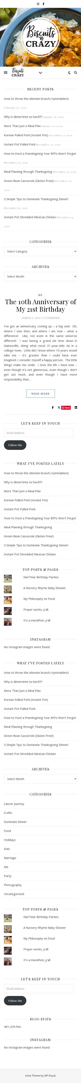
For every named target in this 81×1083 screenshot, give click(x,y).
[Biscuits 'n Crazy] (40, 37)
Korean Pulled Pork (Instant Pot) (26, 135)
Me (40, 295)
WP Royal (49, 1075)
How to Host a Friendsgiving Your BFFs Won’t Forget (40, 153)
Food (7, 831)
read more (40, 393)
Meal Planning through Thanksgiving (28, 171)
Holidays (10, 840)
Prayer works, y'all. (36, 609)
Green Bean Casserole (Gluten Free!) (29, 181)
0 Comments (51, 318)
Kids (7, 849)
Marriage (10, 858)
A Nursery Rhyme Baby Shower (44, 588)
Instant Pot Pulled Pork (19, 144)
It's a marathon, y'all (36, 620)
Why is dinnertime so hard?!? (23, 117)
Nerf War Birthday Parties (41, 577)
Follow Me (15, 445)
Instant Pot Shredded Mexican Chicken (30, 217)
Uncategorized (14, 894)
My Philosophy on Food (39, 599)
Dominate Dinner (15, 822)
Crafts (8, 813)
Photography (13, 885)
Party (7, 876)
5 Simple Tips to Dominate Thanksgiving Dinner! (36, 199)
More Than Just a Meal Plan (22, 126)
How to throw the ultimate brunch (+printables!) (36, 99)
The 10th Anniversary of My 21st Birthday (40, 305)
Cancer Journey (14, 804)
